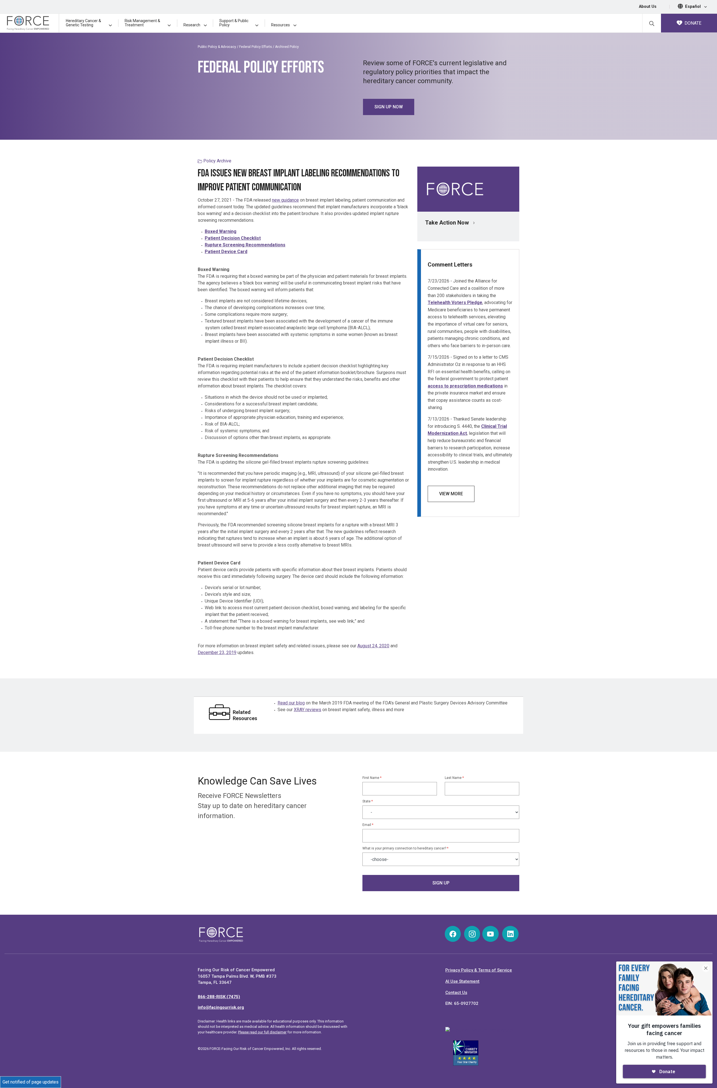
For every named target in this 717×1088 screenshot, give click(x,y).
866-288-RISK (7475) (219, 996)
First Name (371, 778)
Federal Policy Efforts (256, 47)
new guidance (285, 200)
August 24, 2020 (373, 645)
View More (451, 493)
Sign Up (441, 883)
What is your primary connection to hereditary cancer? (405, 848)
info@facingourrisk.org (221, 1007)
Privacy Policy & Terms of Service (478, 970)
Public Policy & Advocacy (217, 47)
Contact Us (456, 992)
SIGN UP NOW (388, 106)
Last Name (454, 778)
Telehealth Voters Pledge (455, 302)
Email (367, 825)
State (367, 801)
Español (693, 6)
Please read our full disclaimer (262, 1032)
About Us (648, 6)
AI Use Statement (462, 981)
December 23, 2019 (217, 652)
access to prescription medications (465, 386)
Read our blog (291, 703)
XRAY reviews (307, 709)
